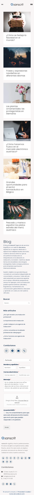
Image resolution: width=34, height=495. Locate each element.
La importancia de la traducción (13, 321)
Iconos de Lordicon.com (17, 494)
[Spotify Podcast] (3, 462)
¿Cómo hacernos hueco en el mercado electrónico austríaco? (17, 148)
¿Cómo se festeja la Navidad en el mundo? (16, 38)
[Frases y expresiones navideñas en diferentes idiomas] (17, 57)
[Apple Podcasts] (11, 462)
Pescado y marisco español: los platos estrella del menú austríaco (16, 226)
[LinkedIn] (3, 458)
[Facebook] (18, 458)
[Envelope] (18, 351)
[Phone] (24, 351)
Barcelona (22, 247)
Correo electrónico (11, 372)
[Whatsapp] (6, 351)
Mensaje (7, 380)
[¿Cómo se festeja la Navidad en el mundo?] (17, 22)
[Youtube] (22, 458)
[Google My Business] (25, 458)
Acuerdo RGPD (10, 410)
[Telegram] (12, 351)
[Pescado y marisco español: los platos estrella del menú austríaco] (17, 209)
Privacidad (21, 492)
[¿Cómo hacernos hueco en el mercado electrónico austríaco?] (17, 131)
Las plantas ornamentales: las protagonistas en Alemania (15, 110)
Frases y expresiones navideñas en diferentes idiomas (16, 73)
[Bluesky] (29, 458)
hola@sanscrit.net (9, 476)
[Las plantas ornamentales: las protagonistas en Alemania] (17, 93)
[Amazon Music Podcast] (7, 462)
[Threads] (14, 458)
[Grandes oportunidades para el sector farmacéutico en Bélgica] (17, 169)
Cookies (27, 492)
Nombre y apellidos (11, 365)
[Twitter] (7, 458)
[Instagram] (11, 458)
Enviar (7, 427)
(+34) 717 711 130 (8, 478)
